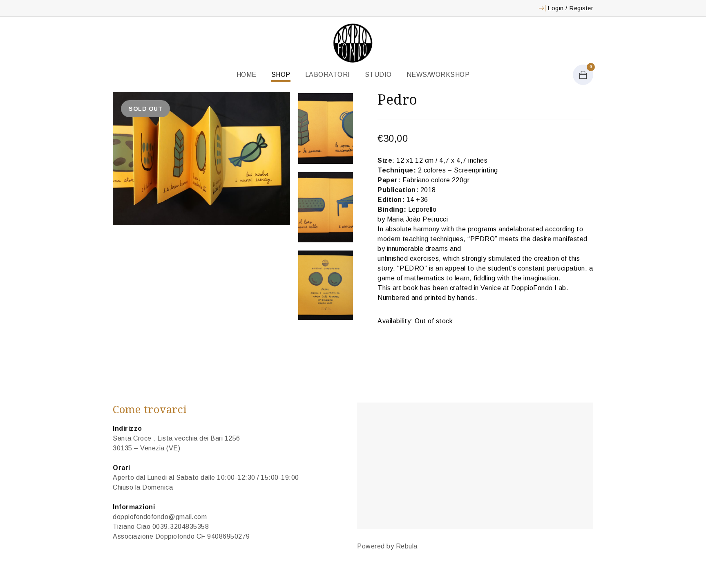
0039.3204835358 (180, 526)
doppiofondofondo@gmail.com (160, 516)
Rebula (407, 546)
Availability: (395, 321)
